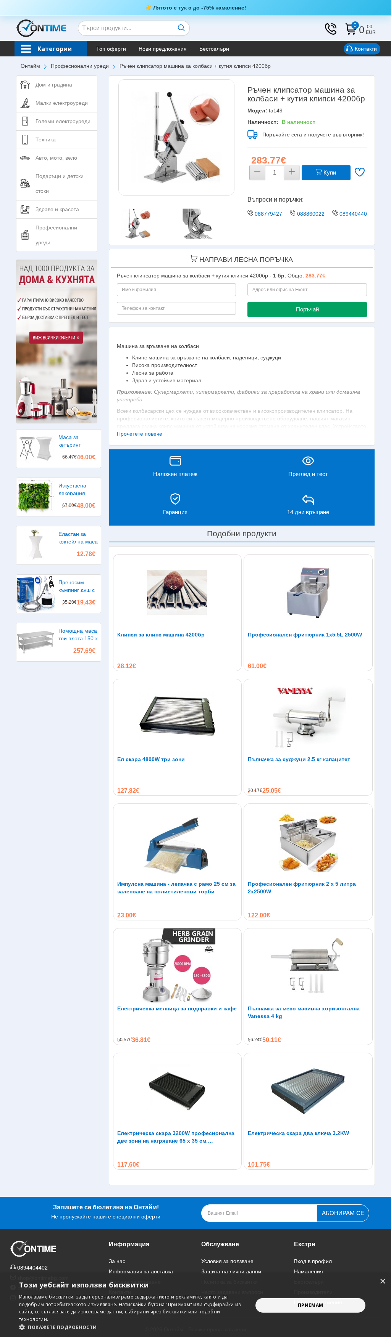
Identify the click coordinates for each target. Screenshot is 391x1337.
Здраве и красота (57, 209)
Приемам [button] (310, 1305)
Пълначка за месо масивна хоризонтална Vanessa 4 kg (304, 1012)
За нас (117, 1261)
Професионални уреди (80, 66)
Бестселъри (214, 49)
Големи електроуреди (63, 121)
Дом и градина (54, 85)
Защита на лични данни (231, 1271)
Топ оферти (111, 49)
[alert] (195, 1305)
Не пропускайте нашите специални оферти (105, 1212)
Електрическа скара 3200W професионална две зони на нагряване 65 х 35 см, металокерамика (175, 1137)
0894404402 (354, 214)
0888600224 (312, 214)
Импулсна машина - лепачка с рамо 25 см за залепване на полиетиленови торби (176, 888)
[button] (132, 1327)
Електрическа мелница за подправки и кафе (177, 1008)
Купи (329, 172)
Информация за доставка (141, 1271)
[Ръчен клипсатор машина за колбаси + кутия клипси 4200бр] (176, 137)
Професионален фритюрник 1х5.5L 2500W (305, 635)
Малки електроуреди (62, 103)
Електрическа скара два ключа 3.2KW (298, 1133)
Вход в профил (313, 1261)
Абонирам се (343, 1213)
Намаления (308, 1271)
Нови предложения (163, 49)
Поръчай (307, 309)
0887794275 (270, 214)
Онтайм (30, 66)
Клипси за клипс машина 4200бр (161, 635)
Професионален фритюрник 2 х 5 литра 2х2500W (302, 888)
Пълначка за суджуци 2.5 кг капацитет (299, 759)
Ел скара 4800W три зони (151, 759)
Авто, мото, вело (56, 158)
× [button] (382, 1281)
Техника (46, 139)
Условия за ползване (227, 1261)
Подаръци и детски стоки (60, 183)
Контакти (366, 49)
